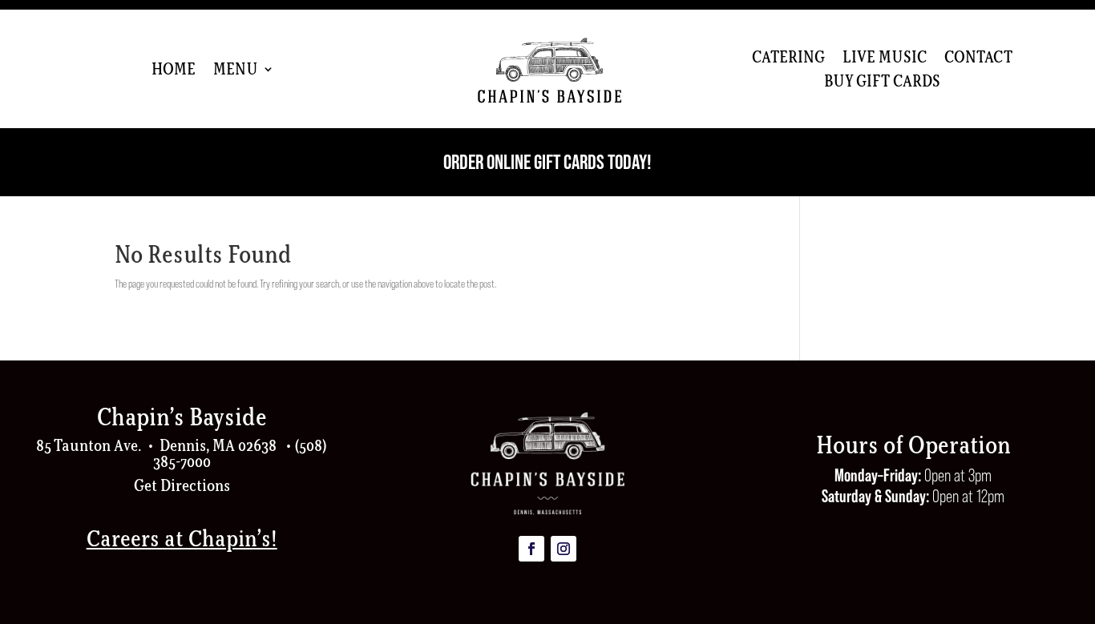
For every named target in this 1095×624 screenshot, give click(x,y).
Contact (978, 58)
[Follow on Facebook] (531, 549)
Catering (788, 58)
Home (174, 71)
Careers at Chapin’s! (182, 538)
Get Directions (182, 485)
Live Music (884, 58)
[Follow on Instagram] (563, 549)
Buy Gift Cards (882, 83)
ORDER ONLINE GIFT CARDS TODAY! (547, 162)
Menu (235, 71)
